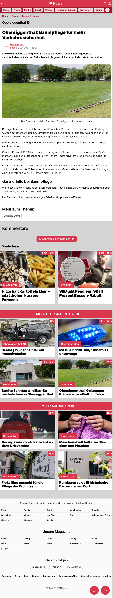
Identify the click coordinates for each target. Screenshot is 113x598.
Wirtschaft (6, 515)
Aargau (15, 16)
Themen (28, 520)
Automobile (75, 543)
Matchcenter (76, 510)
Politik (27, 510)
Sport (49, 510)
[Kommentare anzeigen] (105, 590)
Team (17, 576)
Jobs (26, 576)
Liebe (49, 538)
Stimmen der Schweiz (102, 515)
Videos (27, 515)
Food (3, 543)
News (3, 510)
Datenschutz (49, 576)
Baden (25, 16)
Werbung (6, 576)
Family (95, 538)
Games (73, 515)
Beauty (4, 549)
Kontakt (35, 576)
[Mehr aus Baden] (56, 406)
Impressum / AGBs (68, 576)
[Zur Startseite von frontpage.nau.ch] (56, 3)
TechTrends (97, 543)
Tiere (26, 543)
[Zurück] (1, 3)
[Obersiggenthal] (56, 22)
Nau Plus (51, 515)
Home (5, 16)
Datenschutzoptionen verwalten (95, 576)
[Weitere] (107, 10)
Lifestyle (5, 520)
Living (27, 538)
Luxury (73, 538)
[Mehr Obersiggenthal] (56, 314)
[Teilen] (94, 590)
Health (4, 538)
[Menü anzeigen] (110, 3)
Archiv (50, 520)
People (95, 510)
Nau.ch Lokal (17, 44)
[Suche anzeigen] (105, 3)
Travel (50, 543)
